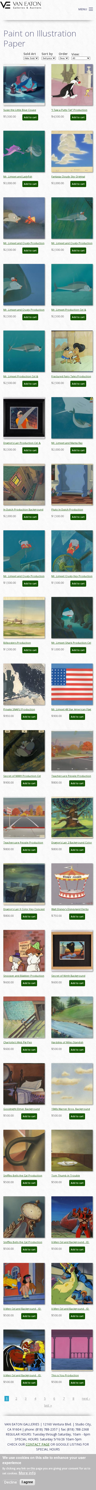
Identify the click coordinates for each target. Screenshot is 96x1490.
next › (86, 1398)
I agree (27, 1482)
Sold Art (29, 53)
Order (63, 53)
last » (48, 1405)
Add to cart (30, 117)
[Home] (20, 4)
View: (75, 54)
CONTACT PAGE (38, 1444)
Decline (10, 1482)
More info (27, 1473)
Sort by (47, 53)
